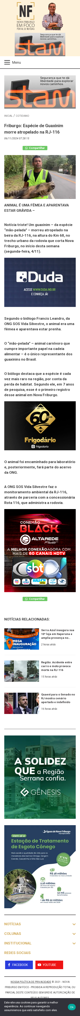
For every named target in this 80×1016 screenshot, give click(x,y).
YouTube (49, 965)
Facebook (20, 965)
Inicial (8, 115)
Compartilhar (36, 148)
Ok (72, 1007)
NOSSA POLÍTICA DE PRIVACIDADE (31, 981)
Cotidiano (22, 115)
